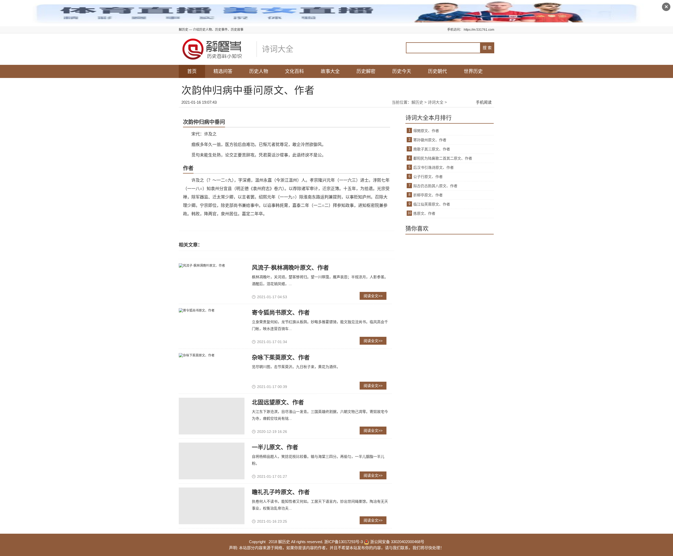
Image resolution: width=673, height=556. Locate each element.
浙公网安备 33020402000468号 (396, 541)
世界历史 (473, 71)
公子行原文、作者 (428, 177)
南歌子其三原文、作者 (431, 149)
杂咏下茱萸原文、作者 (281, 357)
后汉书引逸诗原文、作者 (433, 167)
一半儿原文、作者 (275, 447)
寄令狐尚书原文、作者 (281, 312)
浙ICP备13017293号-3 (343, 541)
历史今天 (401, 71)
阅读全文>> (373, 296)
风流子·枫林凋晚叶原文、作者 (290, 267)
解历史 (417, 102)
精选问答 (222, 71)
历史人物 (258, 71)
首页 (192, 71)
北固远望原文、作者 (278, 402)
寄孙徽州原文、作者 (429, 140)
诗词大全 (435, 102)
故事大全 (330, 71)
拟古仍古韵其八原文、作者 (435, 186)
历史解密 (365, 71)
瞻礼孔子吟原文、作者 (281, 492)
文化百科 (294, 71)
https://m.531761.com (479, 30)
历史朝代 (437, 71)
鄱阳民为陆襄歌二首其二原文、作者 (442, 158)
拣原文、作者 (424, 213)
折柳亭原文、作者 (428, 195)
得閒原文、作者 (426, 131)
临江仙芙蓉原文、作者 (431, 204)
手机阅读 (484, 102)
